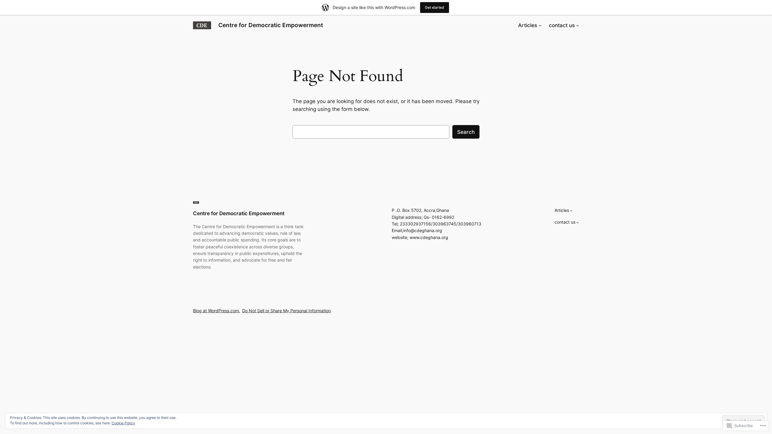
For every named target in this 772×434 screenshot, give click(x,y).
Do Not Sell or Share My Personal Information (286, 310)
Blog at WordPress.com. (216, 310)
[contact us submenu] (577, 25)
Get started (434, 7)
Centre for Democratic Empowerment (270, 25)
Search (466, 132)
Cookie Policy (123, 423)
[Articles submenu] (540, 25)
